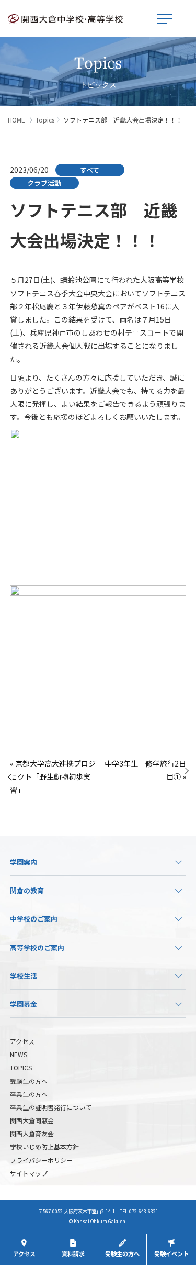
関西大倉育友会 (32, 1133)
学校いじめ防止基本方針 (44, 1146)
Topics (45, 119)
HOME (16, 119)
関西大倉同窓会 (32, 1120)
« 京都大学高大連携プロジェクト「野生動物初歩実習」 (53, 776)
